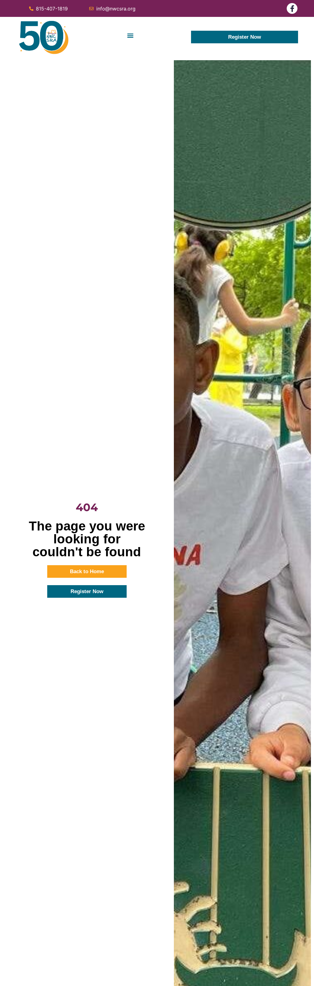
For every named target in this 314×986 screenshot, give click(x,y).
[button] (130, 35)
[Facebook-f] (292, 8)
